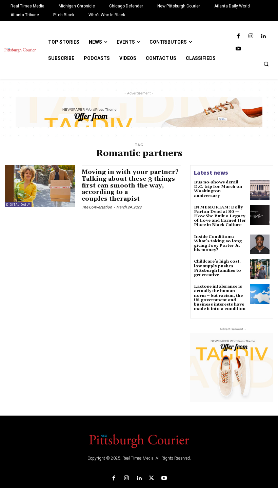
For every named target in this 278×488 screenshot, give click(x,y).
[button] (266, 64)
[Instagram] (250, 36)
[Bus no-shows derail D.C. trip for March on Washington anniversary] (260, 190)
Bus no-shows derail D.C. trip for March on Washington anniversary (218, 189)
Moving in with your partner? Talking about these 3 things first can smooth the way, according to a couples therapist (130, 185)
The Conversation (97, 206)
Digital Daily (18, 204)
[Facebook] (238, 36)
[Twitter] (151, 478)
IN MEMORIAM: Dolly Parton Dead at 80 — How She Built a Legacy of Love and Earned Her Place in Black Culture (220, 216)
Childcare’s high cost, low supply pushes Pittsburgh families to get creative (217, 268)
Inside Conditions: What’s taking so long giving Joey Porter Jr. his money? (218, 243)
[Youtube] (238, 48)
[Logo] (139, 440)
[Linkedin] (263, 36)
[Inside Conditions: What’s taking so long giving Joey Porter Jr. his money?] (260, 244)
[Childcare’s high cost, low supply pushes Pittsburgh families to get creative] (260, 269)
